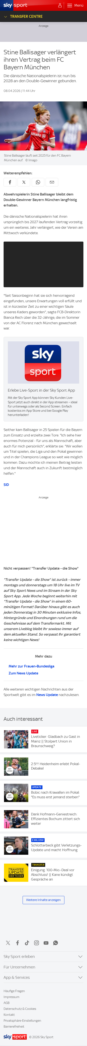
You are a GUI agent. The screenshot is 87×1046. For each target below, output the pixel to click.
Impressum (11, 997)
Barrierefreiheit (14, 1026)
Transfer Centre (26, 16)
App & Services (17, 977)
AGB (7, 1003)
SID (6, 485)
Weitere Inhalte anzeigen (43, 900)
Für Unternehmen (19, 967)
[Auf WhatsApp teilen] (38, 182)
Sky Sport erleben (19, 956)
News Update (47, 695)
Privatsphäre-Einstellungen (22, 1021)
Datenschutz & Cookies (20, 1009)
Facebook (17, 943)
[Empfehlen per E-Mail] (52, 182)
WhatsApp (55, 943)
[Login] (60, 5)
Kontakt (9, 1015)
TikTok (27, 943)
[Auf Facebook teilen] (10, 182)
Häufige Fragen (14, 991)
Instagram (36, 943)
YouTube (46, 943)
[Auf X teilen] (24, 182)
